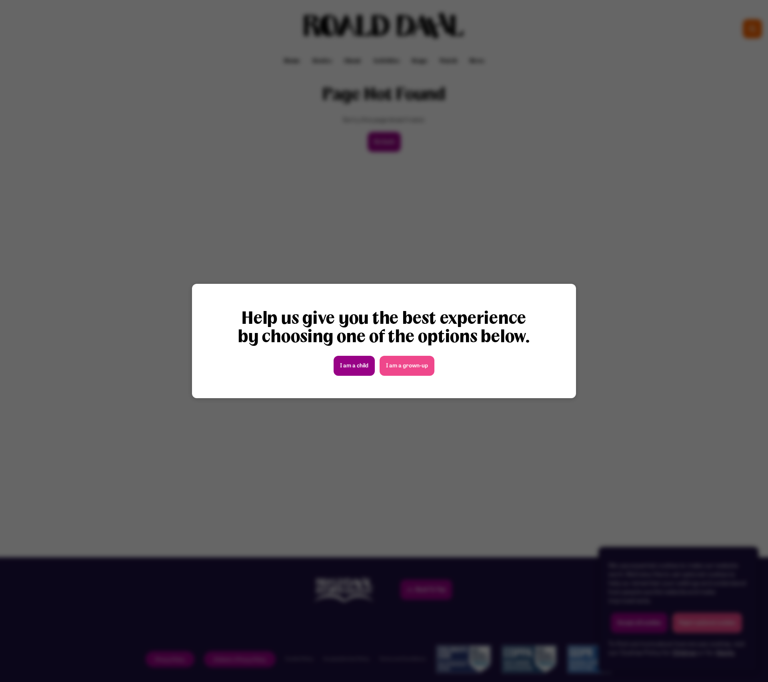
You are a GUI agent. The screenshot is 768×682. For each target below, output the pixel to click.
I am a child (354, 366)
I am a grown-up (407, 366)
